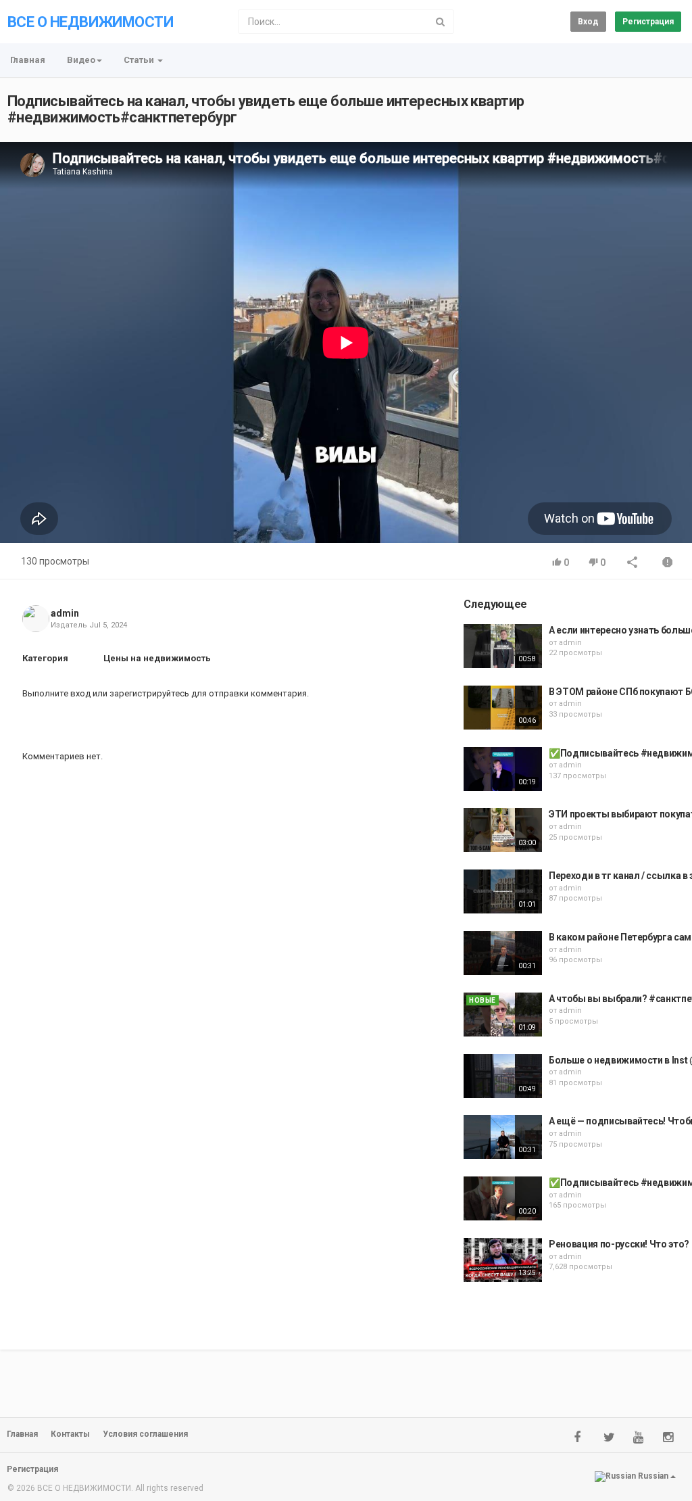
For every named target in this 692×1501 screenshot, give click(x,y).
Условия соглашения (145, 1434)
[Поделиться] (632, 563)
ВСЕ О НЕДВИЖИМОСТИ (90, 22)
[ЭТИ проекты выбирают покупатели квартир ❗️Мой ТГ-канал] (503, 830)
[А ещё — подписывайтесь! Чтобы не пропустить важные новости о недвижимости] (503, 1137)
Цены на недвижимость (157, 658)
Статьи (140, 60)
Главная (27, 60)
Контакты (70, 1434)
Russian (653, 1476)
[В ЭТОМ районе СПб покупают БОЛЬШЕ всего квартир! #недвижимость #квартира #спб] (503, 708)
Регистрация (648, 21)
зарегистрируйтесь (149, 693)
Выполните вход (56, 693)
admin (65, 613)
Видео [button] (81, 60)
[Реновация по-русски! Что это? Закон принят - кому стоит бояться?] (503, 1260)
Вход (588, 21)
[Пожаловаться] (668, 563)
